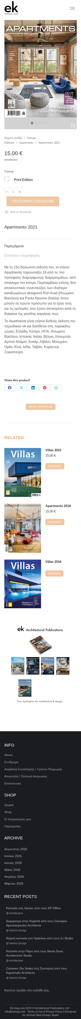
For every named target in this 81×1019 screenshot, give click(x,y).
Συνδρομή (11, 762)
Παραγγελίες (12, 826)
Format (9, 171)
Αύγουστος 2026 (15, 849)
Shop (7, 812)
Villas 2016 (53, 561)
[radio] (7, 179)
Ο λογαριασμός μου (17, 819)
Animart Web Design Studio (42, 1015)
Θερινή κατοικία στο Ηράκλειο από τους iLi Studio (39, 938)
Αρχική (8, 805)
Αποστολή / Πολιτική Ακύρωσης (25, 776)
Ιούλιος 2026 (13, 856)
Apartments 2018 (58, 506)
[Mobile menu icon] (72, 8)
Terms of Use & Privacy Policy (44, 1011)
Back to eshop (40, 406)
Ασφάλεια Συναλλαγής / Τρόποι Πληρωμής (33, 769)
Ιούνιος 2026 (13, 863)
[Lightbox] (73, 125)
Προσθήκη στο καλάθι (33, 201)
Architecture (16, 913)
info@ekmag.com (15, 1011)
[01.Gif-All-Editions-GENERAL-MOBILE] (40, 665)
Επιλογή (54, 466)
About (8, 755)
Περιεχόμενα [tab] (14, 246)
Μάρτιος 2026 (13, 883)
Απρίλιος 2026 (14, 876)
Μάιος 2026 (12, 869)
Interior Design (18, 930)
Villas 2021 (53, 450)
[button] (18, 212)
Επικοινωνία (12, 783)
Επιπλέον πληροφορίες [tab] (22, 255)
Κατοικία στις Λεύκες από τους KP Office (33, 908)
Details (54, 573)
